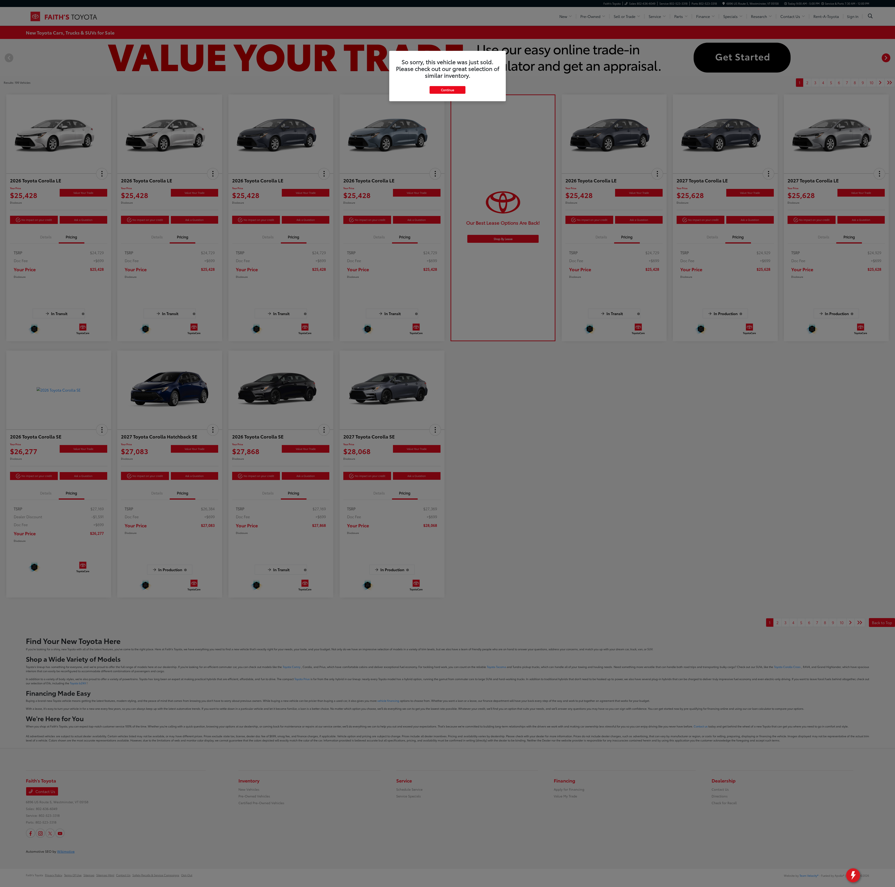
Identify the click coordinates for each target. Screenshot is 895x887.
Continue (447, 90)
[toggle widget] (853, 875)
